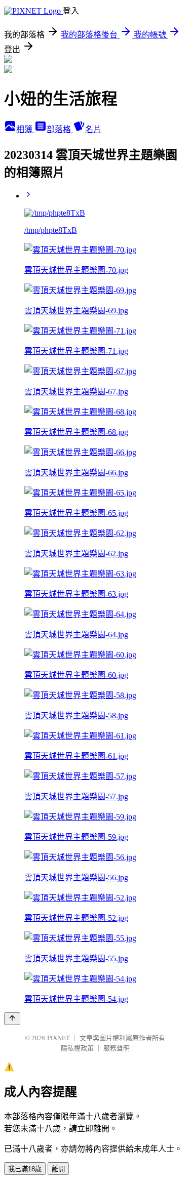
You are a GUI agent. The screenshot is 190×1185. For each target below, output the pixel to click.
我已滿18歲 (25, 1169)
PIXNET (58, 1038)
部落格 (60, 129)
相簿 (25, 129)
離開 (58, 1169)
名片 (93, 129)
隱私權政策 (77, 1048)
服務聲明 (116, 1048)
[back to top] (12, 1018)
